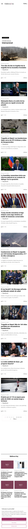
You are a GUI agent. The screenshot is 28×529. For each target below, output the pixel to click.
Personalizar (14, 522)
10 (16, 417)
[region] (14, 518)
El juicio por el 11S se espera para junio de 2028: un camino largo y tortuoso (13, 399)
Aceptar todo (14, 519)
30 (20, 417)
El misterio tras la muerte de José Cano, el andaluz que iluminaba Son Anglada (20, 495)
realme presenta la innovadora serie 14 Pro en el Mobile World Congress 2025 (20, 474)
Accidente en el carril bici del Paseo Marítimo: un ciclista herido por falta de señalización (6, 475)
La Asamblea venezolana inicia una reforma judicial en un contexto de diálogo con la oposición (13, 177)
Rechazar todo (14, 526)
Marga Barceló (5, 69)
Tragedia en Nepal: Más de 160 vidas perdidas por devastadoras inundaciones (14, 326)
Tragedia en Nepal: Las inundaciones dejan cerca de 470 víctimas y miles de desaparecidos (14, 140)
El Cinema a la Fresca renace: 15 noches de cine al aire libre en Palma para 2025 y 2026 (6, 495)
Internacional (6, 94)
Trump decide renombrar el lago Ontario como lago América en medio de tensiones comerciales (12, 215)
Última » (15, 419)
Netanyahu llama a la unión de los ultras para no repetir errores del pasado (12, 103)
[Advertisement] (14, 19)
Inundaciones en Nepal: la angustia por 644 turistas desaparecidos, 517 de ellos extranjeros (14, 254)
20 (18, 417)
